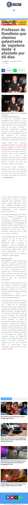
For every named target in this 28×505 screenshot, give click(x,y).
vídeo (14, 169)
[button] (14, 10)
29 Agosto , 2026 (5, 487)
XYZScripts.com (20, 504)
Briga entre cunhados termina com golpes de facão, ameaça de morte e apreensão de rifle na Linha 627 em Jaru (13, 439)
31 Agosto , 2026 (5, 420)
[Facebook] (8, 497)
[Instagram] (16, 497)
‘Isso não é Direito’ (7, 349)
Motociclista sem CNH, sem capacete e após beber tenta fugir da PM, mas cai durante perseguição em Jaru (13, 462)
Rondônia (6, 121)
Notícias (4, 413)
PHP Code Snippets (8, 504)
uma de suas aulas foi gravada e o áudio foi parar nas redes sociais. (14, 147)
